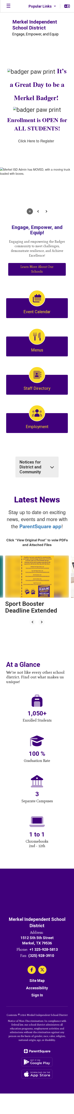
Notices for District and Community (30, 467)
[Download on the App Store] (37, 1074)
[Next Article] (41, 622)
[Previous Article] (32, 622)
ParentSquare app (40, 526)
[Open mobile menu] (8, 6)
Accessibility (37, 988)
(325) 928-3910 (41, 955)
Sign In (37, 995)
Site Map (37, 980)
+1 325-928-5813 (43, 949)
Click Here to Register (36, 140)
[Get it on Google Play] (37, 1061)
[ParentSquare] (37, 1051)
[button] (42, 6)
